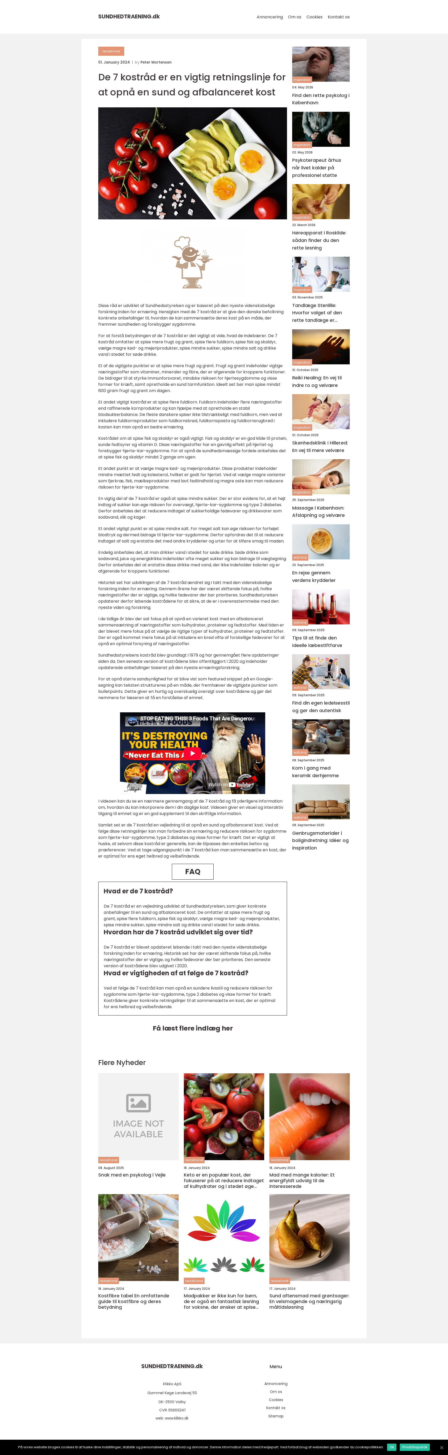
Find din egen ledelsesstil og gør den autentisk (321, 707)
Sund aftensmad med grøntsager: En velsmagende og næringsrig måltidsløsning (309, 1301)
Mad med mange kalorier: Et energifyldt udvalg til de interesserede (302, 1180)
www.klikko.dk (176, 1418)
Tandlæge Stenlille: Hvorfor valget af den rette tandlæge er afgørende (317, 313)
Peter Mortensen (156, 62)
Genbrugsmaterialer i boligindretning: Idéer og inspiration (320, 840)
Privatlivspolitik (414, 1447)
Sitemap (276, 1416)
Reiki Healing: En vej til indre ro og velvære (317, 381)
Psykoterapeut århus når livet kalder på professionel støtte (316, 167)
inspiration (302, 80)
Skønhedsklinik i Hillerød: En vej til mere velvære (320, 446)
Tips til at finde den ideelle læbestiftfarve (317, 642)
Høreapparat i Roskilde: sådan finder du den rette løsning (319, 240)
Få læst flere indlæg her (193, 1028)
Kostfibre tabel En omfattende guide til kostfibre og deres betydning (133, 1301)
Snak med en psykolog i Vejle (132, 1175)
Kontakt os (339, 17)
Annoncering (270, 17)
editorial (300, 557)
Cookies (314, 17)
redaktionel (111, 51)
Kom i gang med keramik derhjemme (315, 771)
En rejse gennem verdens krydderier (314, 576)
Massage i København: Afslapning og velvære (318, 511)
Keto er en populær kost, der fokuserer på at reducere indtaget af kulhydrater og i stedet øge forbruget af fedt (224, 1180)
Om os (294, 17)
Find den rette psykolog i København (320, 99)
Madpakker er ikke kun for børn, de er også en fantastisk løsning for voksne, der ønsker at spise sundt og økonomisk (221, 1301)
